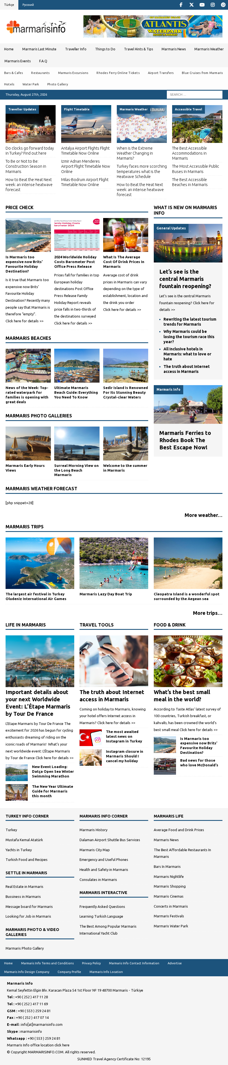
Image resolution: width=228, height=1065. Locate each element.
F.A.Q (43, 61)
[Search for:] (194, 94)
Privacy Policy (91, 963)
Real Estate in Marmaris (24, 886)
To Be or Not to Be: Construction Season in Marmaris (26, 166)
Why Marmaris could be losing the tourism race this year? (188, 336)
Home (9, 49)
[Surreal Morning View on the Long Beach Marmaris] (77, 443)
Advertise (175, 963)
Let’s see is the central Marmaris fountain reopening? (185, 278)
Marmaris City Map (95, 850)
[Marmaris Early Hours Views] (28, 443)
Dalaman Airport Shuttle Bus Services (110, 840)
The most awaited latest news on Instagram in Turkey (124, 736)
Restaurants (40, 73)
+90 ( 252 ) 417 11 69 (31, 1004)
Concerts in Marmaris (171, 906)
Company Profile (69, 972)
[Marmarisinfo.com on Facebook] (181, 5)
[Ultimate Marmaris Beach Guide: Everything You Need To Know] (77, 366)
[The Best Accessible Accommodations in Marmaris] (197, 124)
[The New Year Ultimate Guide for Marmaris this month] (17, 792)
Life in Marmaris (26, 624)
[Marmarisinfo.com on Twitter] (191, 5)
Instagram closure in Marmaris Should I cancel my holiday (124, 756)
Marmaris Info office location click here (38, 1045)
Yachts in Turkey (19, 850)
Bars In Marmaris (167, 866)
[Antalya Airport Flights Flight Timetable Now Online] (86, 124)
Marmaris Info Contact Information (134, 963)
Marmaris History (93, 830)
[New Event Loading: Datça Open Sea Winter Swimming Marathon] (17, 772)
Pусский (28, 4)
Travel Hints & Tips (138, 49)
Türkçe (9, 4)
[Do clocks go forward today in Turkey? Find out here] (31, 124)
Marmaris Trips (25, 526)
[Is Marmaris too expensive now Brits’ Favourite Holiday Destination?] (28, 235)
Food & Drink (170, 624)
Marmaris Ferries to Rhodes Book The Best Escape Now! (185, 440)
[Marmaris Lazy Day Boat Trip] (114, 563)
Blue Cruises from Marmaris (202, 73)
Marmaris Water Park (171, 926)
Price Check (20, 207)
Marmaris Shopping (170, 886)
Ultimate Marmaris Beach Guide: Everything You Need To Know (76, 392)
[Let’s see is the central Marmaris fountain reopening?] (188, 259)
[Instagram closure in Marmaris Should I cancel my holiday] (91, 757)
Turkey (11, 830)
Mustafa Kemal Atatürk (24, 840)
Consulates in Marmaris (98, 879)
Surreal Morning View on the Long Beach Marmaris (76, 470)
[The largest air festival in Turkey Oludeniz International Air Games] (40, 563)
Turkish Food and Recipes (27, 859)
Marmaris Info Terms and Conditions (47, 963)
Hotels (9, 84)
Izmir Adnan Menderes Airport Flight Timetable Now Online (85, 166)
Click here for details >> (24, 321)
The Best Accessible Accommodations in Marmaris (189, 153)
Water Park (31, 84)
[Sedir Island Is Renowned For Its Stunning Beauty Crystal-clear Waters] (125, 366)
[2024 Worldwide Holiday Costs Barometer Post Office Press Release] (77, 235)
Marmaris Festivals (169, 916)
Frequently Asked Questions (102, 906)
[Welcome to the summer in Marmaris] (125, 443)
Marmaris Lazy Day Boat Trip (106, 594)
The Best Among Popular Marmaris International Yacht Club (108, 929)
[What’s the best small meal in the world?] (188, 661)
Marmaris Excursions (73, 73)
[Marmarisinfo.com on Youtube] (202, 5)
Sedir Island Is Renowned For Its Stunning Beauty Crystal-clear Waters (125, 392)
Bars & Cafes (13, 73)
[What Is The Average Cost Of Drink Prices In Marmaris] (125, 235)
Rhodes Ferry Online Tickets (117, 73)
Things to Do (105, 49)
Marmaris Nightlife (169, 876)
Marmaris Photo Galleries (39, 415)
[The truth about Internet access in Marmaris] (114, 661)
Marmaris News (174, 49)
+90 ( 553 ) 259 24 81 (34, 1011)
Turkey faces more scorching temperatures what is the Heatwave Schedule (142, 171)
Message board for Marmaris (29, 906)
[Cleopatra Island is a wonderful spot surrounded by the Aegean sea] (188, 563)
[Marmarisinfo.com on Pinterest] (223, 5)
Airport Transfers (161, 73)
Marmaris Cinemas (169, 896)
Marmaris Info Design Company (26, 972)
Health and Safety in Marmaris (104, 869)
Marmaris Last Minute (39, 49)
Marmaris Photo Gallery (25, 948)
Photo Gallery (57, 84)
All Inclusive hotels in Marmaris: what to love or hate (187, 354)
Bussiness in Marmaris (23, 896)
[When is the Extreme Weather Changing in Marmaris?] (142, 124)
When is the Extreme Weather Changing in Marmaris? (135, 153)
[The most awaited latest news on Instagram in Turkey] (91, 737)
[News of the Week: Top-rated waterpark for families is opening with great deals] (28, 366)
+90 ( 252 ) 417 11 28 (31, 997)
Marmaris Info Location (106, 972)
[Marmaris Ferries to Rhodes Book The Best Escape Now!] (188, 420)
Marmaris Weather (209, 49)
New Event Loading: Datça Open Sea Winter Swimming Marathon (53, 771)
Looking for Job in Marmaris (28, 916)
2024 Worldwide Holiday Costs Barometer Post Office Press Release (75, 261)
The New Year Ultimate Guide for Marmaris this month (52, 791)
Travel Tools (97, 624)
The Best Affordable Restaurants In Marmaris (182, 853)
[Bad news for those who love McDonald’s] (165, 766)
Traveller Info (75, 49)
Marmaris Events (17, 61)
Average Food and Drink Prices (179, 830)
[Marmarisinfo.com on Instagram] (212, 5)
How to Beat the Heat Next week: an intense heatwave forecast (29, 184)
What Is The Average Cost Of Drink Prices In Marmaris (123, 261)
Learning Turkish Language (101, 916)
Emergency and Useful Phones (104, 859)
